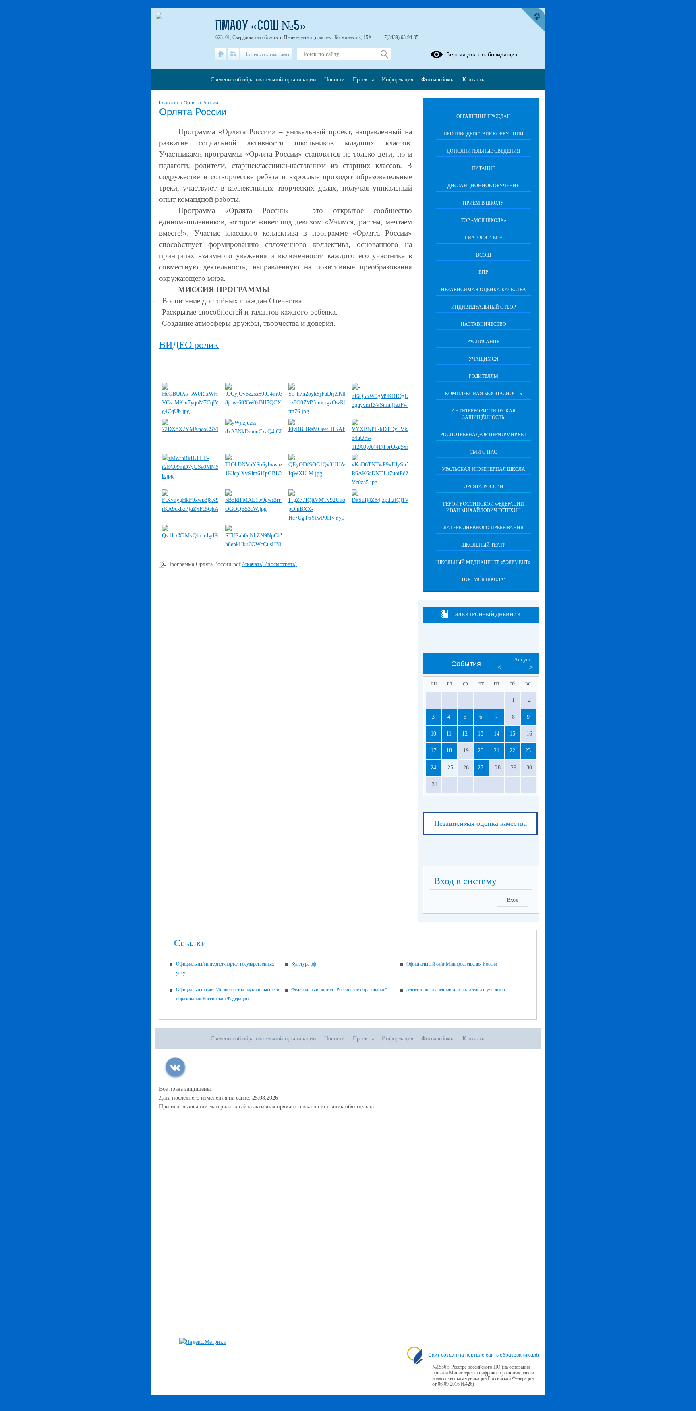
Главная (169, 103)
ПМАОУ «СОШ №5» (260, 26)
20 (480, 751)
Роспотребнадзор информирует (483, 434)
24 (433, 768)
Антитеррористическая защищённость (484, 414)
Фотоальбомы (437, 80)
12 (465, 734)
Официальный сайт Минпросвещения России (451, 964)
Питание (483, 168)
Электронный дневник (487, 614)
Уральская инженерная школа (483, 469)
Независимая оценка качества (483, 289)
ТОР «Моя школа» (483, 220)
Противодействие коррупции (483, 134)
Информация (397, 80)
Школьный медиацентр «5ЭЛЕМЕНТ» (483, 562)
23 (528, 751)
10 (433, 734)
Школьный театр (483, 545)
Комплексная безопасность (483, 393)
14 (496, 734)
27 (480, 768)
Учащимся (483, 359)
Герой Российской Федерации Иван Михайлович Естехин (483, 507)
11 (449, 734)
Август (522, 660)
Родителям (483, 376)
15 (512, 734)
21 (496, 751)
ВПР (483, 272)
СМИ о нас (483, 452)
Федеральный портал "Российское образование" (339, 989)
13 (480, 734)
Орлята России (201, 103)
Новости (334, 80)
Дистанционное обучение (483, 186)
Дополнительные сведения (483, 151)
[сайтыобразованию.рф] (533, 20)
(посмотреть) (281, 564)
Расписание (483, 341)
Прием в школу (483, 203)
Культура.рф (303, 964)
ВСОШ (483, 255)
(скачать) (253, 564)
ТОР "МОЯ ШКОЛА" (483, 579)
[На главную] (220, 54)
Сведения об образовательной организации (263, 80)
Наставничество (483, 324)
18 (449, 751)
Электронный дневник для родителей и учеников (455, 989)
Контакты (473, 80)
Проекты (363, 80)
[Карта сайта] (233, 54)
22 (512, 751)
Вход (512, 900)
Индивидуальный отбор (483, 307)
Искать (384, 54)
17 (433, 751)
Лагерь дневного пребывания (483, 527)
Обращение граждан (483, 116)
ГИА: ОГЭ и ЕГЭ (483, 237)
